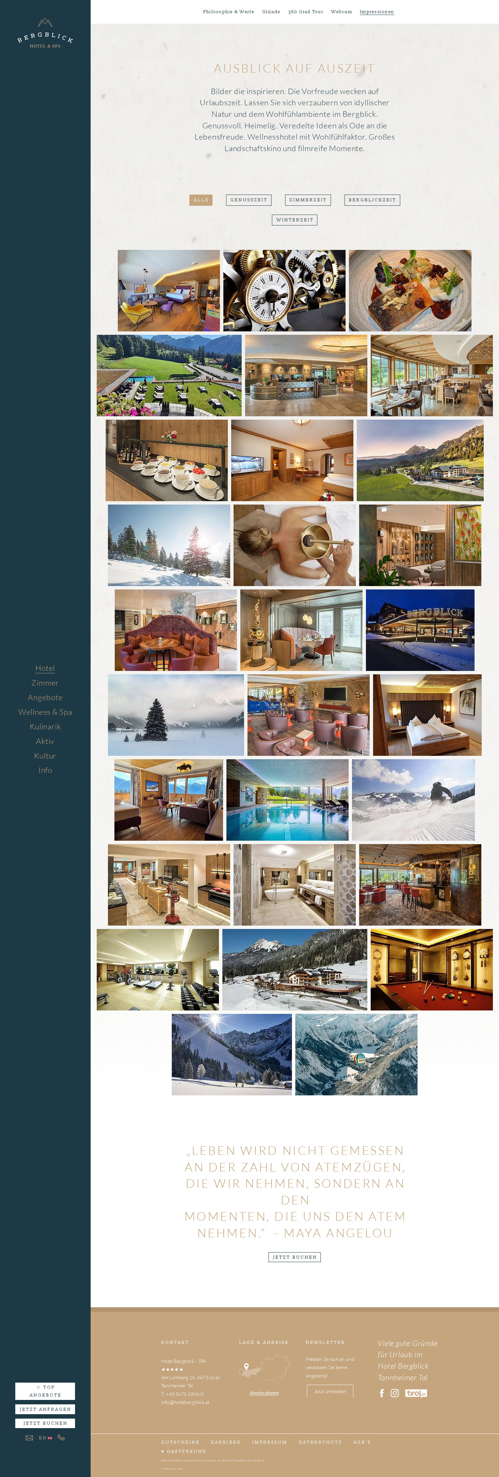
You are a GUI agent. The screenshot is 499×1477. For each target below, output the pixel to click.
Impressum (56, 782)
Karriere (226, 1442)
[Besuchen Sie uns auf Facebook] (384, 1393)
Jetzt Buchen (46, 1423)
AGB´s (362, 1442)
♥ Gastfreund (184, 1451)
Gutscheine (180, 1442)
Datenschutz (321, 1442)
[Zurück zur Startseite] (45, 36)
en (43, 1438)
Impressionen (377, 12)
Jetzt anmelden (330, 1391)
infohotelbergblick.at (185, 1402)
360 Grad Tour (306, 12)
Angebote (45, 697)
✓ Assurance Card (172, 1468)
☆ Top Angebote (46, 1391)
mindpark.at (212, 1460)
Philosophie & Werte (229, 12)
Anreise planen (264, 1393)
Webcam (341, 12)
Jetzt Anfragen (46, 1409)
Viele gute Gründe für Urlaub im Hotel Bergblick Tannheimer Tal (407, 1360)
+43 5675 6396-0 (184, 1394)
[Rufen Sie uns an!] (61, 1437)
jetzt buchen (295, 1257)
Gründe (271, 12)
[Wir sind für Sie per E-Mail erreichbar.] (29, 1438)
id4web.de (258, 1460)
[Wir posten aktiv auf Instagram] (397, 1393)
